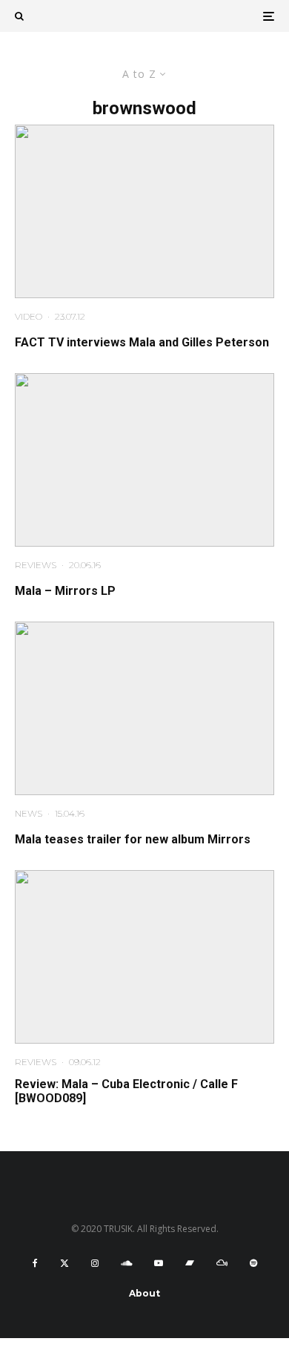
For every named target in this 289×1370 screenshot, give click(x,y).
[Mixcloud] (222, 1263)
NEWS (28, 813)
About (144, 1293)
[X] (64, 1263)
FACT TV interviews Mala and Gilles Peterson (142, 342)
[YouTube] (158, 1263)
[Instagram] (95, 1263)
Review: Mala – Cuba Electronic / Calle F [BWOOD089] (126, 1091)
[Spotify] (253, 1263)
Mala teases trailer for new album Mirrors (132, 839)
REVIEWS (35, 564)
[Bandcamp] (189, 1263)
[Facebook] (35, 1263)
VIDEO (28, 316)
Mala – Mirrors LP (65, 591)
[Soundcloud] (126, 1263)
